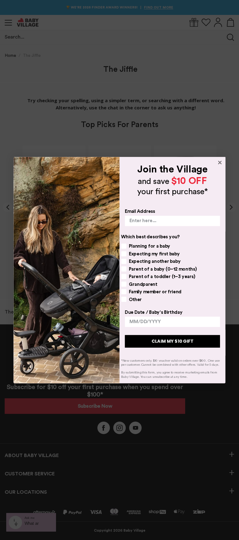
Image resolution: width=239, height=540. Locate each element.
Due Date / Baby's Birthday (153, 312)
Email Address (140, 211)
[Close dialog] (220, 162)
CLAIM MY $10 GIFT (172, 341)
